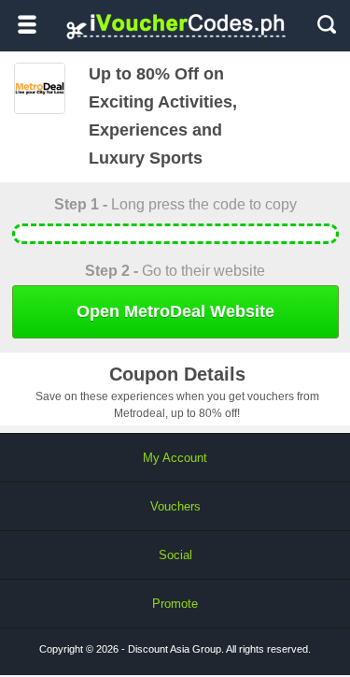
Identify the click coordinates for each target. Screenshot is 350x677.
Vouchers (175, 506)
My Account (175, 458)
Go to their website (175, 271)
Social (175, 555)
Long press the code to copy (175, 204)
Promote (175, 604)
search (326, 24)
